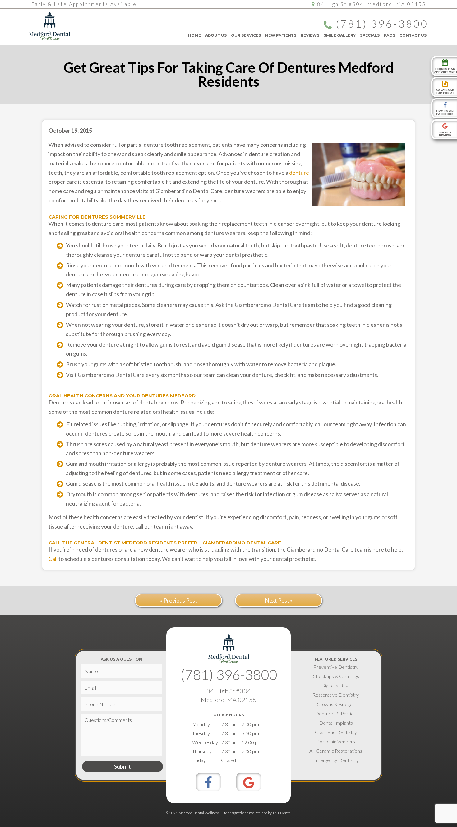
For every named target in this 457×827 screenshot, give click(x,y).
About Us (216, 35)
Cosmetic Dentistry (336, 732)
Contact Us (413, 35)
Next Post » (279, 600)
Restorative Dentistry (335, 695)
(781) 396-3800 (382, 24)
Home (194, 35)
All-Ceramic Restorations (335, 751)
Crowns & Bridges (336, 704)
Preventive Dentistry (335, 667)
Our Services (246, 35)
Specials (370, 35)
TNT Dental (281, 813)
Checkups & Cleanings (336, 676)
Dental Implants (336, 723)
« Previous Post (178, 600)
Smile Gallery (340, 35)
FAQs (389, 35)
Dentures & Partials (336, 713)
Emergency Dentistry (336, 760)
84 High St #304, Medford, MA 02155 (371, 4)
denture (299, 172)
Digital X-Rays (335, 685)
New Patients (280, 35)
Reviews (310, 35)
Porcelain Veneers (335, 741)
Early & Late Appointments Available (84, 4)
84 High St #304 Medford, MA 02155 (228, 695)
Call (53, 558)
